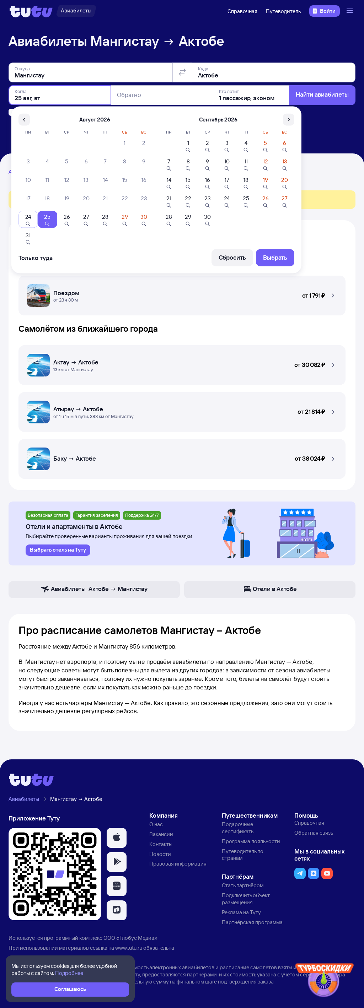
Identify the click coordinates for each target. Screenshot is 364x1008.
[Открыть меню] (350, 11)
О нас (156, 824)
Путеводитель (283, 11)
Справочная (242, 11)
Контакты (160, 844)
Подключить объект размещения (246, 899)
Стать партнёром (242, 885)
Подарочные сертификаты (238, 828)
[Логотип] (31, 11)
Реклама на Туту (241, 912)
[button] (182, 293)
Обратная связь (313, 832)
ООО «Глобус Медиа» (130, 937)
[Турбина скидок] (324, 981)
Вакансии (161, 834)
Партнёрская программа (252, 922)
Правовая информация (178, 863)
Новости (160, 854)
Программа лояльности (251, 841)
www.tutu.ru (128, 947)
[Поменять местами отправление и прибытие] (182, 72)
